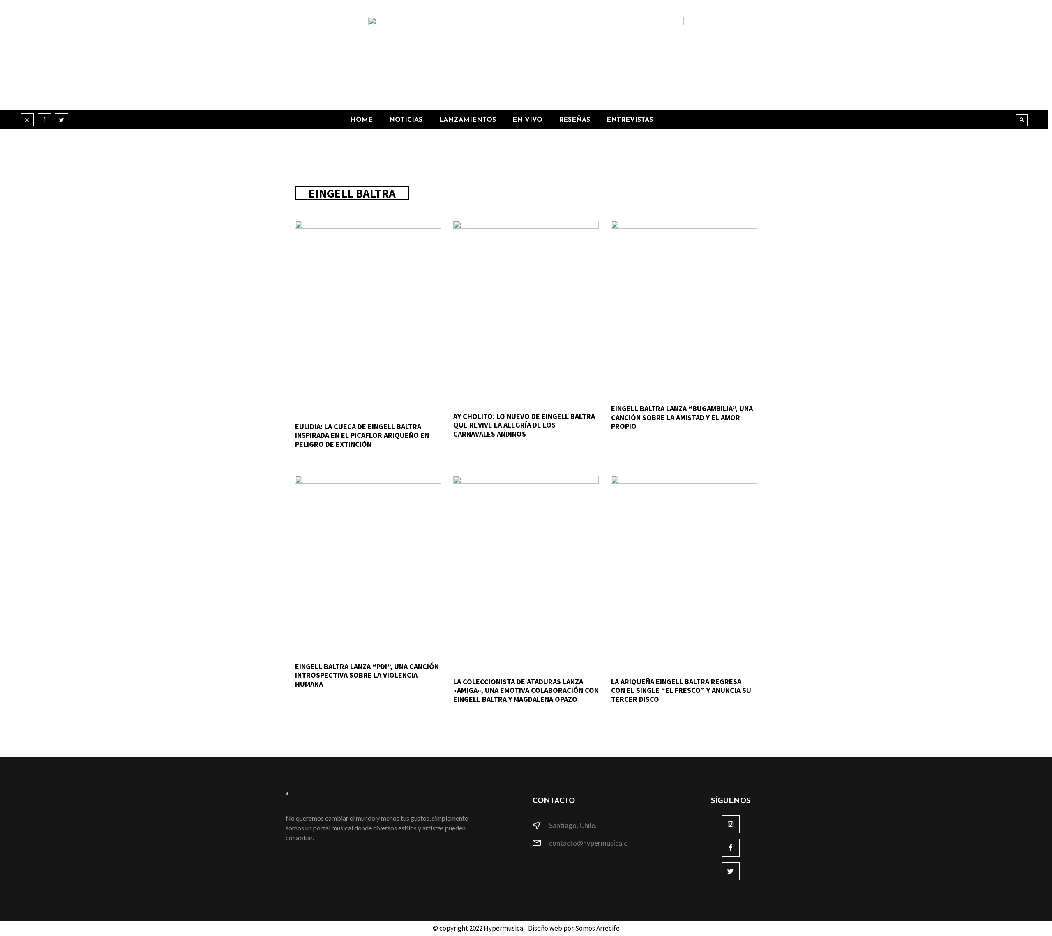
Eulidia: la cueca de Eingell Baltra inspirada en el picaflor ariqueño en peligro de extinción (362, 435)
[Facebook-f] (44, 119)
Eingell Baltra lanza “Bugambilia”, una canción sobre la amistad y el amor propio (682, 417)
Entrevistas (630, 120)
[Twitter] (61, 119)
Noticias (405, 120)
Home (361, 120)
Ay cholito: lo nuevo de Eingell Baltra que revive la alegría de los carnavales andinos (524, 425)
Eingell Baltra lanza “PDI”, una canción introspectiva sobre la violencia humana (367, 675)
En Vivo (527, 120)
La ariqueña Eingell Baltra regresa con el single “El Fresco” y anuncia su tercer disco (681, 690)
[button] (1022, 120)
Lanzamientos (467, 120)
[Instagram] (27, 119)
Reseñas (574, 120)
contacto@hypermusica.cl (589, 843)
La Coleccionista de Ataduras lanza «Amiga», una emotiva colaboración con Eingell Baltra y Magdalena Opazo (526, 690)
